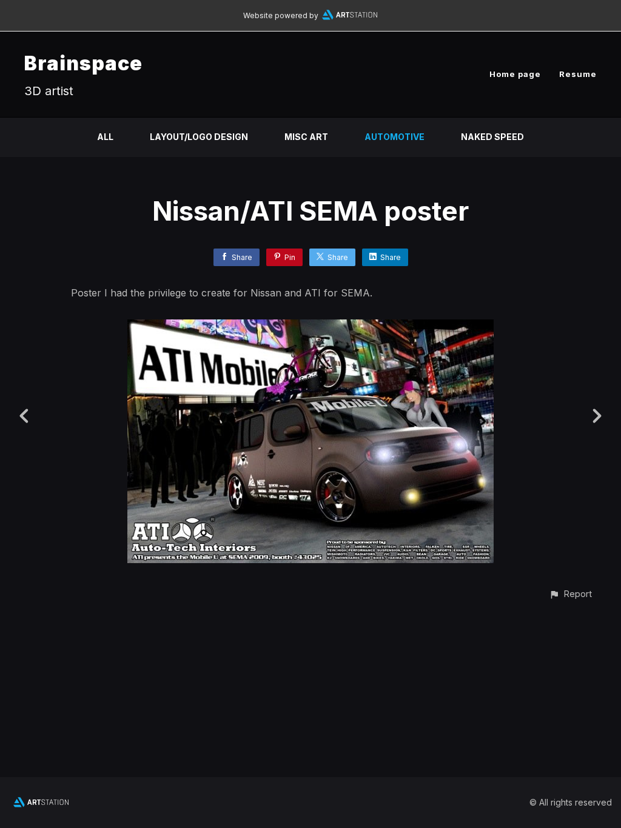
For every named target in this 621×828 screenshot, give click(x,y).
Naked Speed (492, 137)
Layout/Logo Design (199, 137)
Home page (515, 74)
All (105, 137)
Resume (578, 74)
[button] (570, 593)
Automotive (394, 137)
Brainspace (83, 63)
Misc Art (306, 137)
